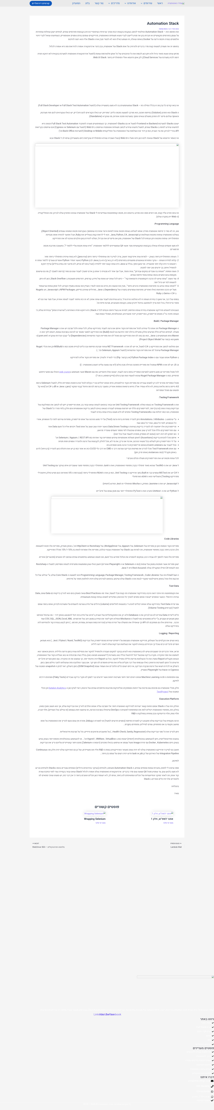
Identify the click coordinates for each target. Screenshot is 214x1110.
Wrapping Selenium (95, 819)
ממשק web (64, 372)
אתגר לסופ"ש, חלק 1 (162, 819)
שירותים (148, 3)
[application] (142, 3)
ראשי (160, 3)
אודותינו (131, 3)
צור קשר (99, 3)
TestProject (162, 691)
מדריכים (115, 3)
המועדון (76, 3)
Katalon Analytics (57, 688)
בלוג (87, 3)
